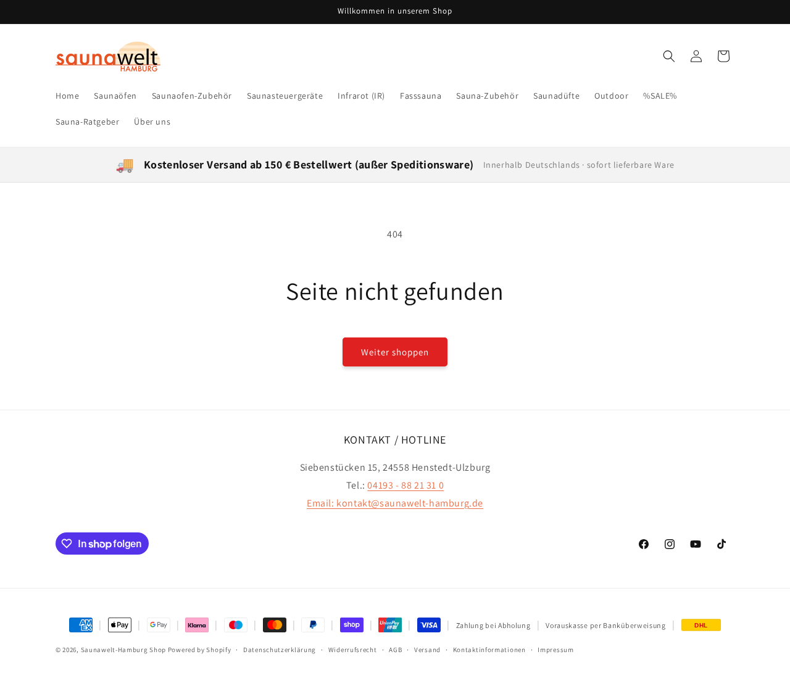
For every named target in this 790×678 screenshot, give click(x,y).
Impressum (555, 649)
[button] (669, 56)
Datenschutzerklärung (279, 649)
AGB (395, 649)
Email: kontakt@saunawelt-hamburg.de (395, 503)
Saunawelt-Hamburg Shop (123, 649)
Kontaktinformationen (489, 649)
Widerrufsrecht (352, 649)
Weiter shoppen (395, 352)
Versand (427, 649)
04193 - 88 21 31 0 (405, 485)
